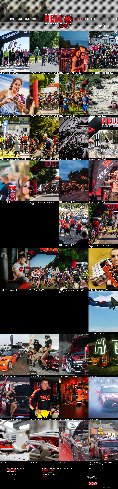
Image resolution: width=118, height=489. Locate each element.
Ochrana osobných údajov (92, 471)
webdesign (104, 487)
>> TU (15, 480)
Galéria (80, 19)
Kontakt (93, 19)
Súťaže (27, 19)
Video (87, 19)
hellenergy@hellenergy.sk (16, 479)
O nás (12, 19)
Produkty (34, 19)
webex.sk (109, 487)
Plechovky (19, 19)
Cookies (88, 473)
